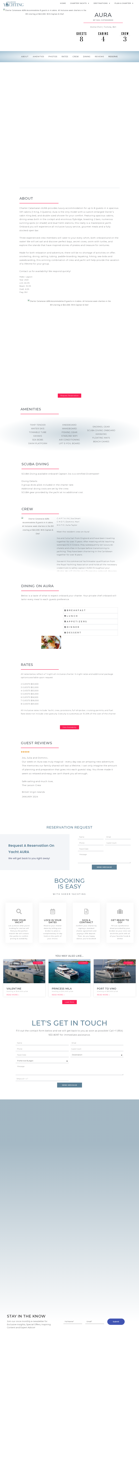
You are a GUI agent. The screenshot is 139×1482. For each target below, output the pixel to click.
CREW (76, 57)
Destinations (101, 3)
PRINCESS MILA (62, 988)
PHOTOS (52, 57)
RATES (65, 57)
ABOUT (25, 57)
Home (63, 3)
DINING (86, 57)
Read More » (13, 995)
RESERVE (113, 57)
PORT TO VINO (106, 988)
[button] (69, 1002)
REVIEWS (99, 57)
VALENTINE (14, 988)
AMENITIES (38, 57)
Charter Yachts (78, 3)
